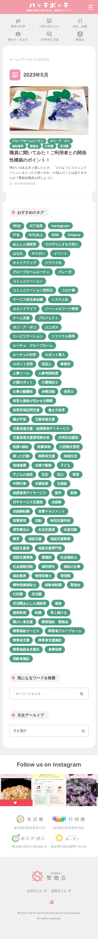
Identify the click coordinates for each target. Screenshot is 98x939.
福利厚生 (48, 566)
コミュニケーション (28, 281)
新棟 (73, 493)
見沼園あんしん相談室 (29, 603)
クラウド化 (53, 262)
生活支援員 (46, 529)
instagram (60, 226)
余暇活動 (48, 391)
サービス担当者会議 (28, 299)
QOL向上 (36, 235)
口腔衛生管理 (69, 447)
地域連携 (19, 465)
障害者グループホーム (65, 631)
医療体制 (44, 447)
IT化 (16, 235)
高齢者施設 (21, 658)
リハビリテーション (28, 336)
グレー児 (65, 272)
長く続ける (58, 612)
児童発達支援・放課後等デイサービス (41, 428)
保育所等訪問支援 (26, 410)
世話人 (47, 364)
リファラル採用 (63, 336)
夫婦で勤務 (43, 465)
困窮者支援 (46, 456)
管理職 (65, 576)
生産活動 (70, 529)
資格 (58, 603)
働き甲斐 (19, 419)
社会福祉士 (68, 557)
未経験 (57, 502)
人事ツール (21, 373)
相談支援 (35, 539)
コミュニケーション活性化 (33, 290)
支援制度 (41, 483)
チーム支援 (21, 318)
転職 (38, 612)
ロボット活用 (23, 364)
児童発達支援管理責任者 (31, 437)
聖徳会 (75, 585)
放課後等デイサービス (29, 493)
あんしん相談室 (24, 244)
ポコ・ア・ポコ (24, 327)
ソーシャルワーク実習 (61, 309)
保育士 (69, 391)
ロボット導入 (55, 355)
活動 (38, 520)
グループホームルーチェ (31, 272)
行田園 (18, 594)
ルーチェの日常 (24, 355)
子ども (65, 465)
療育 (16, 539)
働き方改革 (56, 410)
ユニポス (51, 327)
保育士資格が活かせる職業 (33, 401)
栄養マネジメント (51, 511)
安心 (60, 474)
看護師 (47, 557)
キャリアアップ (24, 262)
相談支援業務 (23, 557)
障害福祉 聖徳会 (55, 622)
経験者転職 (53, 585)
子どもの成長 (23, 474)
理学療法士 (21, 529)
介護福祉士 (50, 382)
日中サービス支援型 (28, 502)
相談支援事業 (60, 539)
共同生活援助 (68, 437)
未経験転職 (21, 511)
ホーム (14, 59)
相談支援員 (21, 548)
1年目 (17, 226)
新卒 (58, 493)
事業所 (65, 364)
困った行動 (21, 456)
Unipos (74, 235)
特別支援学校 (60, 520)
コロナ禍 (68, 290)
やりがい (38, 253)
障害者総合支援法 (26, 649)
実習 (76, 474)
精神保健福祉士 (24, 585)
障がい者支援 (23, 622)
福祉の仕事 (72, 566)
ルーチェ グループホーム (33, 345)
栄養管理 (19, 520)
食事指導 (55, 649)
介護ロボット (23, 382)
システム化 (60, 299)
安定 (45, 474)
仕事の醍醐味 (23, 391)
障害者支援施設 (50, 640)
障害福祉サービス (26, 631)
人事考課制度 (48, 373)
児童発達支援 (45, 419)
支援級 (62, 483)
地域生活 (70, 456)
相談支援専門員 (50, 548)
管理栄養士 (43, 576)
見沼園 (37, 594)
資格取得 (19, 612)
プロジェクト (48, 318)
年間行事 (19, 483)
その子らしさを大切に (61, 244)
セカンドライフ (24, 309)
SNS (55, 235)
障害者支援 (21, 640)
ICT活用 (36, 226)
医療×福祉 (21, 447)
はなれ (18, 253)
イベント (60, 253)
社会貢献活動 (23, 566)
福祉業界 (19, 576)
